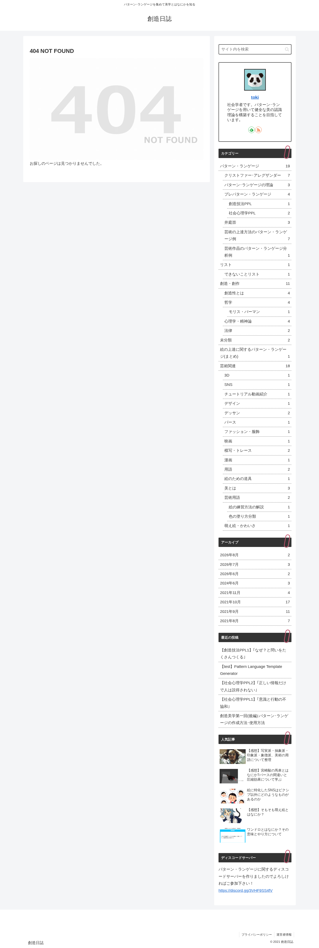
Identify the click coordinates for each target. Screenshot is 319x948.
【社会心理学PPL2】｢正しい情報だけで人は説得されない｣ (253, 686)
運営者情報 (284, 934)
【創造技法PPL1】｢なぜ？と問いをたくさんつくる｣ (253, 653)
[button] (287, 49)
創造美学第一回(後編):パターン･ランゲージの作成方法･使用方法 (254, 719)
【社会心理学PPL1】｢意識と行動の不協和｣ (253, 702)
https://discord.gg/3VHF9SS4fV (246, 890)
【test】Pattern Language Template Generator (251, 670)
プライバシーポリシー (257, 934)
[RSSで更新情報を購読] (258, 130)
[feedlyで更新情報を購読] (251, 130)
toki (255, 97)
